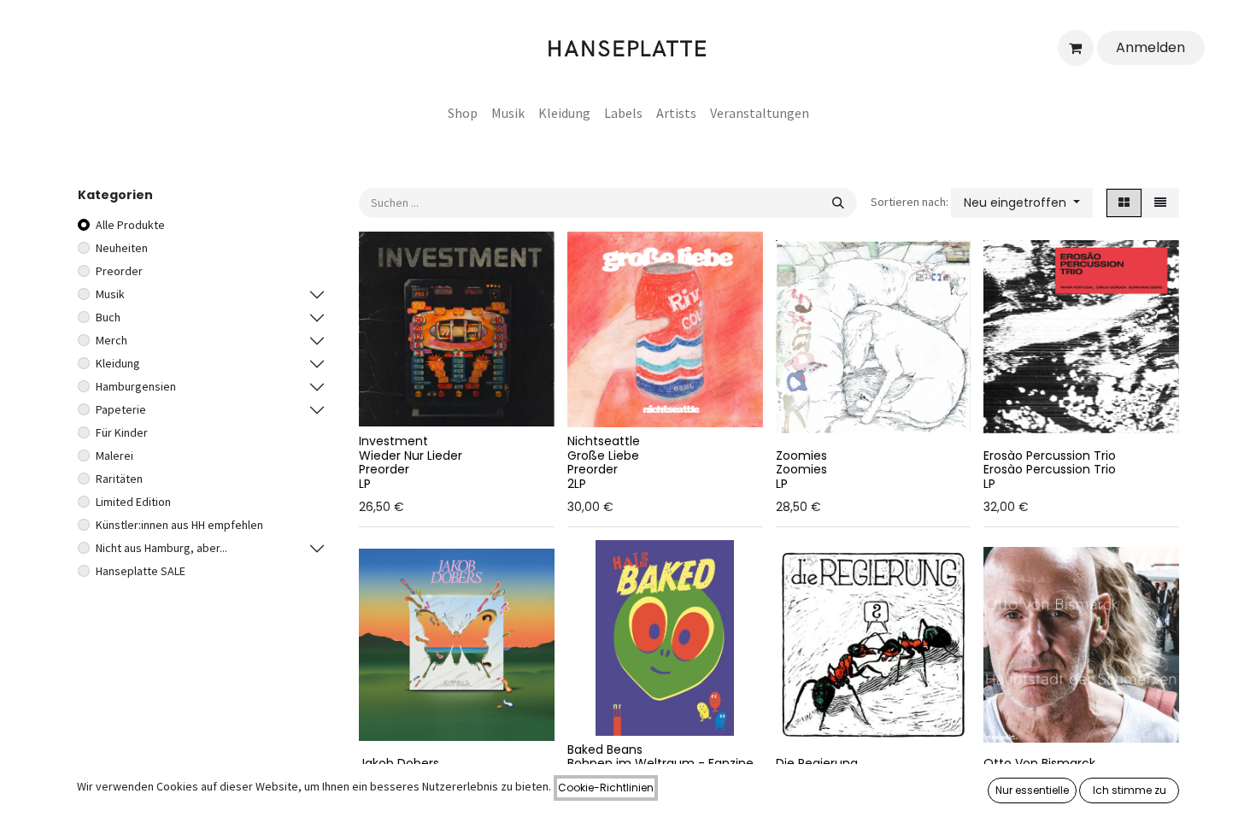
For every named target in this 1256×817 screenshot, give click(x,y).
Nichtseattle (603, 441)
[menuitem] (462, 113)
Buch (108, 317)
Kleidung (118, 363)
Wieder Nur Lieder (410, 455)
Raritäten (119, 478)
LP (365, 483)
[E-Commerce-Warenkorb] (1076, 48)
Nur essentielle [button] (1032, 790)
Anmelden (1150, 47)
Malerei (114, 455)
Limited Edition (133, 501)
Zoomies (801, 455)
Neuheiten (122, 248)
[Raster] (1124, 203)
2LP (576, 483)
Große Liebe (603, 455)
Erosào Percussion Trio (1049, 455)
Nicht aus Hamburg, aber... (161, 547)
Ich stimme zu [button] (1129, 790)
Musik (110, 294)
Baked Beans (605, 749)
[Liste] (1160, 203)
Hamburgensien (136, 386)
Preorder (119, 271)
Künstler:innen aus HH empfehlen (179, 524)
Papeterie (121, 409)
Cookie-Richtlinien (606, 787)
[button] (1022, 203)
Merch (111, 340)
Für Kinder (122, 432)
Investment (393, 441)
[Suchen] (838, 203)
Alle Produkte (130, 224)
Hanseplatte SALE (140, 571)
